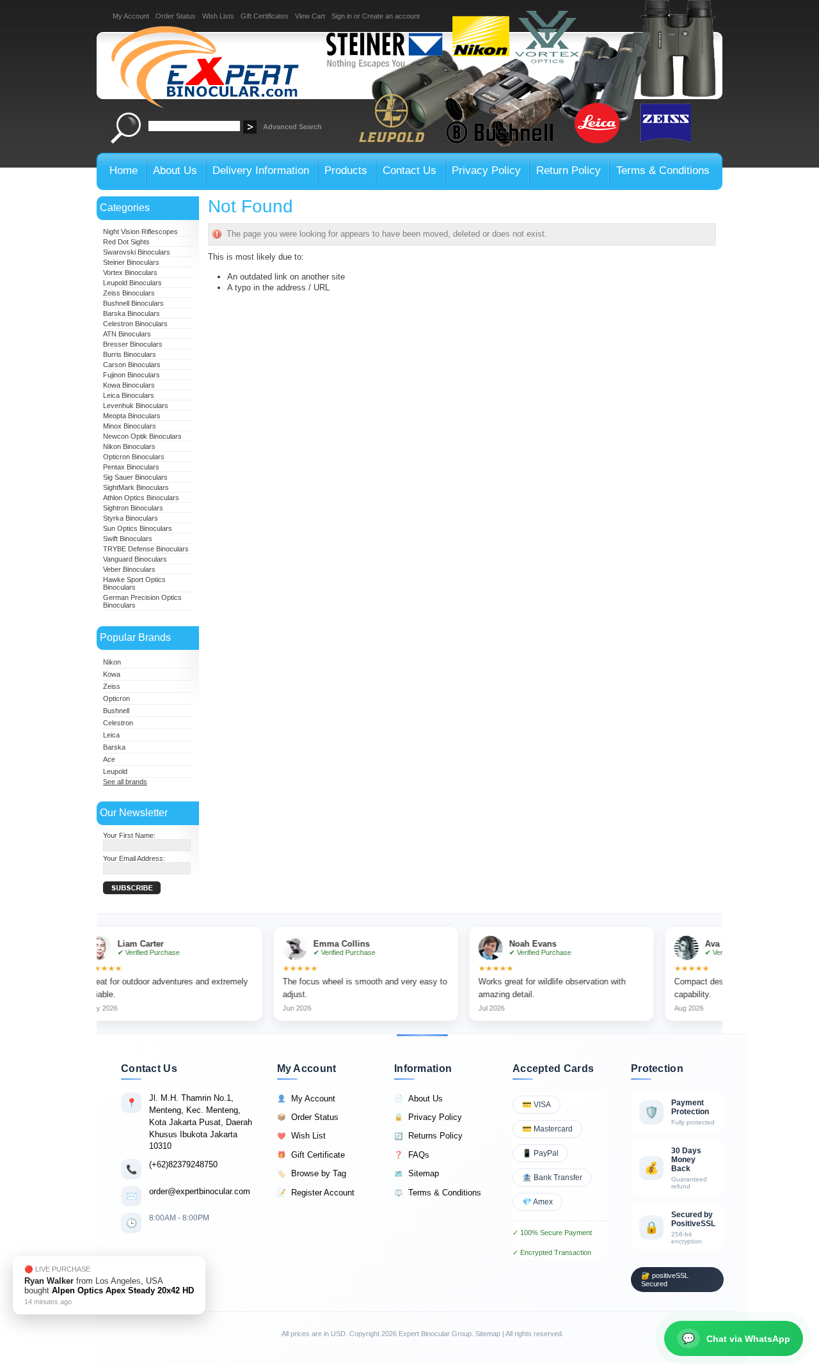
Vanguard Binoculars (135, 559)
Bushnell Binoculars (133, 303)
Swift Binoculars (127, 538)
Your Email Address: (134, 858)
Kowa (111, 674)
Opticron (116, 698)
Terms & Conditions (437, 1192)
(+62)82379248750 (183, 1164)
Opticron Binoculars (133, 457)
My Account (131, 16)
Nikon (112, 662)
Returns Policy (428, 1135)
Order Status (175, 16)
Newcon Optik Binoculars (142, 436)
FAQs (411, 1155)
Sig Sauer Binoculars (135, 477)
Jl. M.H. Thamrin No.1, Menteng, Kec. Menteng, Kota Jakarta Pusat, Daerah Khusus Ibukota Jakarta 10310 (200, 1122)
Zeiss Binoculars (129, 293)
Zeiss (111, 686)
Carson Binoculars (132, 364)
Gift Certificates (265, 16)
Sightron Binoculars (133, 508)
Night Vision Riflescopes (140, 231)
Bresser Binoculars (133, 344)
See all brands (125, 781)
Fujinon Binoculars (131, 375)
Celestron (118, 723)
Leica (111, 735)
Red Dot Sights (126, 242)
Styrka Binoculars (130, 518)
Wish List (301, 1135)
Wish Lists (218, 16)
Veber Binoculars (129, 569)
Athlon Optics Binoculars (141, 497)
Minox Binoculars (129, 426)
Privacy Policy (428, 1117)
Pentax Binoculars (131, 467)
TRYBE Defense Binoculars (146, 549)
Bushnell (116, 710)
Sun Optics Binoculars (137, 528)
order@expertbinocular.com (199, 1191)
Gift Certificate (311, 1155)
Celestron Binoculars (135, 323)
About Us (418, 1098)
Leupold (115, 771)
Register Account (315, 1192)
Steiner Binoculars (131, 262)
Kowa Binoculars (129, 385)
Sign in (341, 16)
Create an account (391, 16)
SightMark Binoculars (136, 487)
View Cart (310, 16)
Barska (114, 747)
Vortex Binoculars (130, 272)
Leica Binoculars (128, 395)
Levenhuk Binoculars (135, 405)
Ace (109, 759)
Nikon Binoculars (129, 446)
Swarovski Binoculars (136, 252)
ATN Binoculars (127, 334)
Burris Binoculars (129, 354)
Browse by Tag (311, 1173)
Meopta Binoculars (132, 416)
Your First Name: (129, 835)
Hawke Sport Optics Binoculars (134, 583)
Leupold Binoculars (132, 283)
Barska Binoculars (131, 313)
